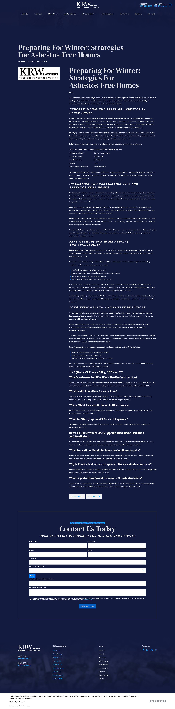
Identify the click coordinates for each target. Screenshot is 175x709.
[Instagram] (152, 650)
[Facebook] (143, 650)
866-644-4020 (146, 6)
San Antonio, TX (58, 675)
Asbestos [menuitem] (38, 13)
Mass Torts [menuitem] (52, 13)
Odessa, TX (56, 672)
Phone (31, 550)
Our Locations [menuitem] (107, 13)
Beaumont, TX (57, 658)
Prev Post (78, 496)
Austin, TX (56, 651)
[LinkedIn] (147, 650)
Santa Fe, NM (57, 679)
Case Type (32, 559)
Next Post (93, 496)
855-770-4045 (160, 6)
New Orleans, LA (58, 668)
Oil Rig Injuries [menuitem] (69, 13)
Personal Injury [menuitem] (88, 13)
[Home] (88, 5)
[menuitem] (11, 706)
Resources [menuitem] (124, 13)
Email (90, 550)
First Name (33, 542)
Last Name (92, 542)
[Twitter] (156, 650)
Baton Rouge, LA (58, 654)
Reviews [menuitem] (138, 13)
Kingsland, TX (57, 665)
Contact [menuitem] (151, 13)
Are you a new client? (37, 566)
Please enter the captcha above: (41, 579)
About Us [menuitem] (24, 13)
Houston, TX (57, 661)
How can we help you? (37, 587)
